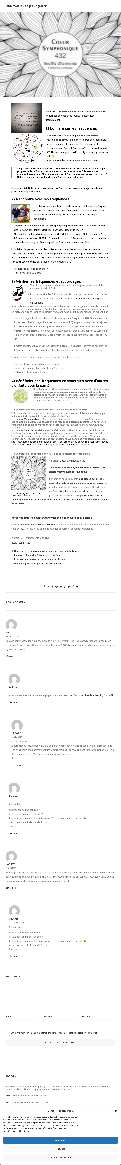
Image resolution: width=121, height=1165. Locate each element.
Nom (9, 1016)
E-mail (48, 1016)
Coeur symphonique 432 (73, 460)
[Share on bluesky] (69, 587)
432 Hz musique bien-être (27, 273)
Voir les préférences (60, 1157)
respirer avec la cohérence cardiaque (36, 524)
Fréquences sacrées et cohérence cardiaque (39, 559)
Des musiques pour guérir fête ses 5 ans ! (37, 563)
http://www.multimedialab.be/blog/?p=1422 (91, 695)
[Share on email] (77, 587)
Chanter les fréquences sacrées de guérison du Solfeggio (46, 551)
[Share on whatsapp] (64, 587)
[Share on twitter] (48, 587)
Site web (86, 1016)
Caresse (28, 430)
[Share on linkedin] (60, 587)
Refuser (60, 1148)
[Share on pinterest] (56, 587)
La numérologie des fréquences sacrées (37, 555)
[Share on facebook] (44, 587)
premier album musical (86, 491)
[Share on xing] (73, 587)
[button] (116, 1110)
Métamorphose (32, 419)
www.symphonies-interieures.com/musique (67, 517)
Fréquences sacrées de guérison (31, 268)
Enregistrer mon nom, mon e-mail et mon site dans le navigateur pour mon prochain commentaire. (55, 1033)
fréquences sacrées (27, 257)
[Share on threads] (52, 587)
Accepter (60, 1140)
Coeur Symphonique (62, 491)
